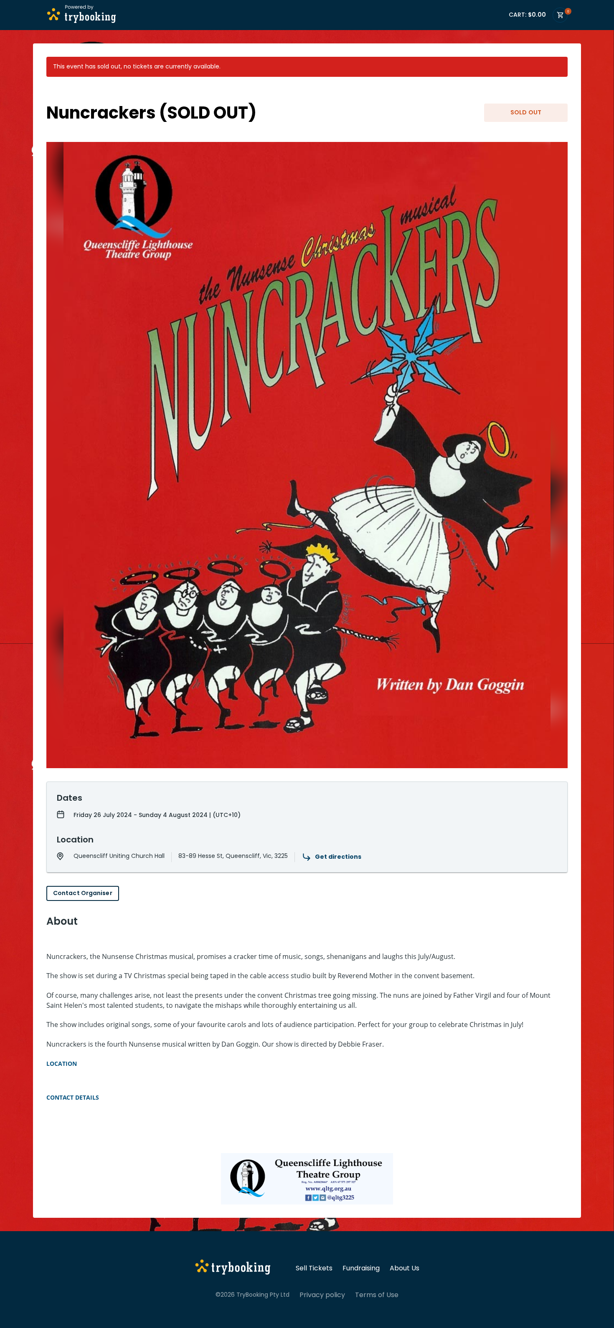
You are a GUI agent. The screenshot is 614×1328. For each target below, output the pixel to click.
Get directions (338, 856)
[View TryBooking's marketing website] (233, 1268)
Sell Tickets (314, 1268)
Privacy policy (322, 1295)
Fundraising (361, 1268)
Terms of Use (376, 1295)
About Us (404, 1268)
